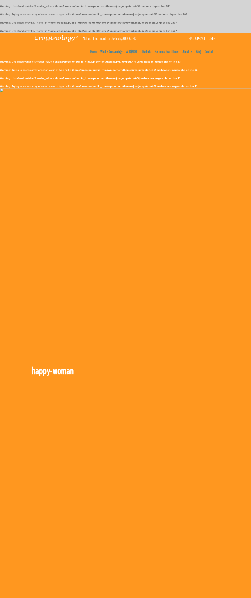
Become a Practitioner (167, 51)
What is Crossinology (111, 51)
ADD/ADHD (132, 51)
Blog (198, 51)
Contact (209, 51)
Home (93, 51)
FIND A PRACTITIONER (202, 38)
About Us (187, 51)
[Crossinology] (56, 37)
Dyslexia (146, 51)
